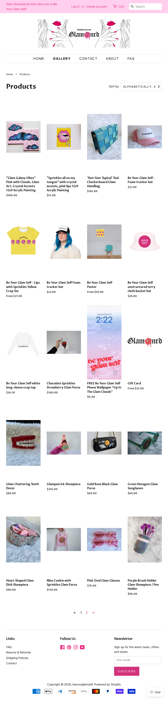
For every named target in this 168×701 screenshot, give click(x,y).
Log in (75, 6)
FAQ (131, 58)
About (112, 58)
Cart (121, 6)
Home (38, 58)
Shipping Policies (17, 658)
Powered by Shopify (107, 684)
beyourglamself (83, 684)
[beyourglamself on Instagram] (75, 648)
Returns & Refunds (18, 652)
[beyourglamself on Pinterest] (69, 648)
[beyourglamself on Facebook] (62, 648)
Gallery (62, 58)
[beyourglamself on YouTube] (82, 648)
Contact (88, 58)
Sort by (114, 86)
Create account (96, 6)
